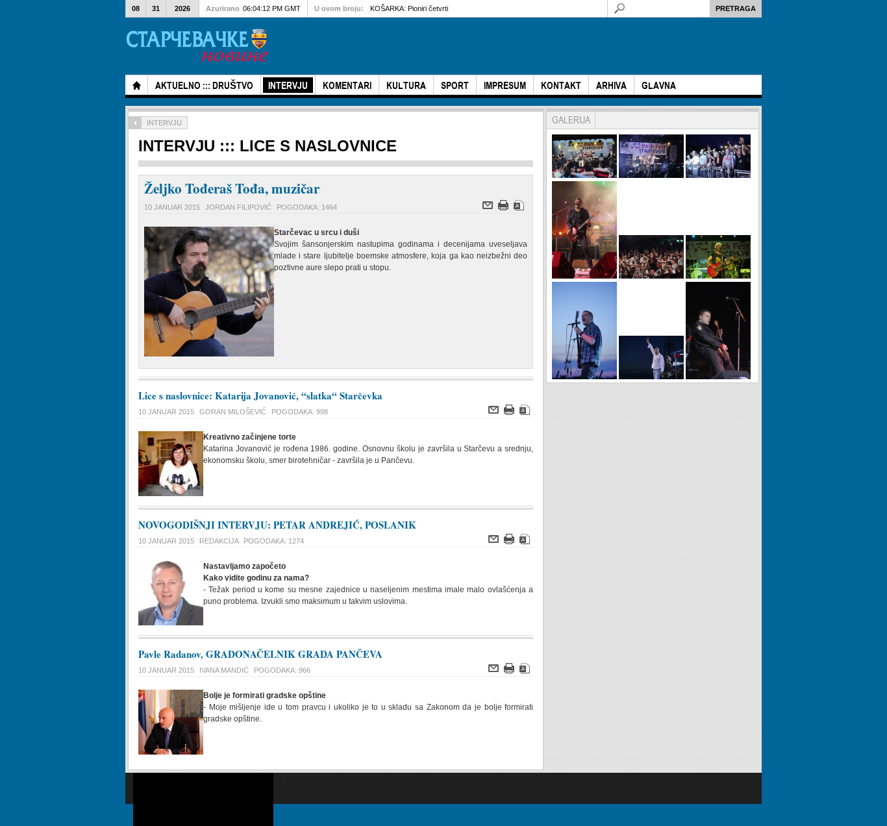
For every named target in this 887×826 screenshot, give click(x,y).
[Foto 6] (718, 276)
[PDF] (520, 208)
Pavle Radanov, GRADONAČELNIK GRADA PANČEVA (260, 654)
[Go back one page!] (135, 122)
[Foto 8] (651, 376)
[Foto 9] (718, 376)
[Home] (136, 85)
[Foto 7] (584, 376)
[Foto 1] (584, 175)
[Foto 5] (651, 276)
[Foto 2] (651, 175)
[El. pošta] (489, 208)
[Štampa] (505, 208)
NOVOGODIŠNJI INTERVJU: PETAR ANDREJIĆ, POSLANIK (277, 525)
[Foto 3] (718, 175)
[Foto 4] (584, 276)
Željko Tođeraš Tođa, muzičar (231, 188)
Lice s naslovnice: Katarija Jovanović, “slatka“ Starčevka (260, 395)
